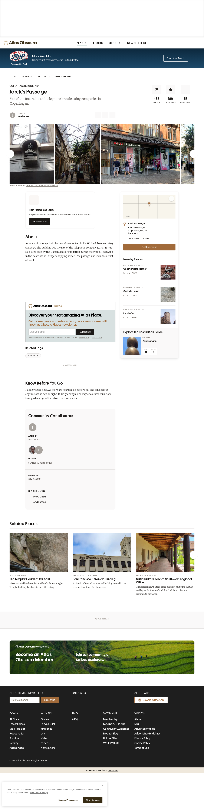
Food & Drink (48, 724)
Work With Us (111, 743)
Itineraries (46, 729)
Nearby (14, 743)
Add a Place (17, 748)
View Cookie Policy (39, 792)
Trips (75, 713)
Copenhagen (149, 341)
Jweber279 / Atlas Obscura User (42, 186)
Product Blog (110, 733)
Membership (110, 719)
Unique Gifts (110, 738)
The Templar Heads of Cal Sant (30, 579)
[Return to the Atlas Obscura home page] (21, 42)
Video (44, 738)
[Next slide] (194, 154)
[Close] (102, 785)
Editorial (47, 713)
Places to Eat (17, 733)
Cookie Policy (142, 743)
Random (15, 738)
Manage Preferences (68, 800)
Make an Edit (40, 221)
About (138, 719)
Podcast (45, 743)
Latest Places (17, 724)
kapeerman (46, 463)
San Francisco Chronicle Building (94, 579)
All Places (15, 719)
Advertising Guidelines (147, 733)
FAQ (136, 724)
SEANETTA (33, 463)
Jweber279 (23, 116)
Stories (45, 719)
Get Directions (149, 247)
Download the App (153, 700)
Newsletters (48, 748)
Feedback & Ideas (114, 724)
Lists (43, 733)
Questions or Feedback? (102, 770)
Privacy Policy (84, 337)
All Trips (76, 719)
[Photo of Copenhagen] (132, 346)
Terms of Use (97, 337)
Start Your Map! (175, 58)
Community (111, 713)
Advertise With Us (144, 729)
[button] (156, 89)
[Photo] (168, 272)
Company (140, 713)
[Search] (198, 42)
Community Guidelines (116, 729)
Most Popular (17, 729)
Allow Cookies (93, 800)
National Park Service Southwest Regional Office (164, 581)
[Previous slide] (10, 154)
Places (14, 713)
